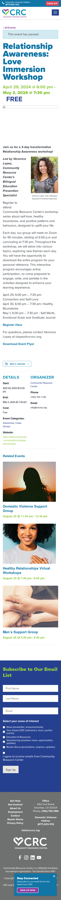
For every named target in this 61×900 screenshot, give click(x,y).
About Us (15, 808)
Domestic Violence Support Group (25, 508)
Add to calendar (17, 363)
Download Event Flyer (18, 344)
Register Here (12, 324)
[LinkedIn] (32, 857)
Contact (15, 815)
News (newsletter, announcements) (24, 727)
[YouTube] (39, 857)
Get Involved (15, 804)
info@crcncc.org (30, 830)
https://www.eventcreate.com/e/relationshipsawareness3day (15, 440)
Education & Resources (18, 737)
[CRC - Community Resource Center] (30, 843)
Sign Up (11, 770)
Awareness (8, 422)
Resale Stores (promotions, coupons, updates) (30, 747)
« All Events (9, 27)
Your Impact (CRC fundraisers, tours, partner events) (29, 732)
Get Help (15, 801)
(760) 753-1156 (50, 811)
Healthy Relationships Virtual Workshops (26, 570)
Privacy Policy (15, 823)
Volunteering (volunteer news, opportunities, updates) (29, 742)
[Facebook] (20, 857)
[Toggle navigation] (55, 12)
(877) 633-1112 (12, 4)
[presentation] (29, 482)
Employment (15, 812)
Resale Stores (15, 819)
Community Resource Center (14, 13)
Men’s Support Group (20, 631)
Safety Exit (52, 3)
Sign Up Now (27, 890)
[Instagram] (26, 857)
